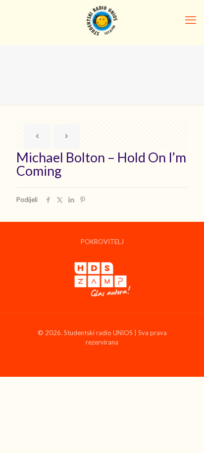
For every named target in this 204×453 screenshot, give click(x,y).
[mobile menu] (190, 19)
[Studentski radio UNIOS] (102, 20)
